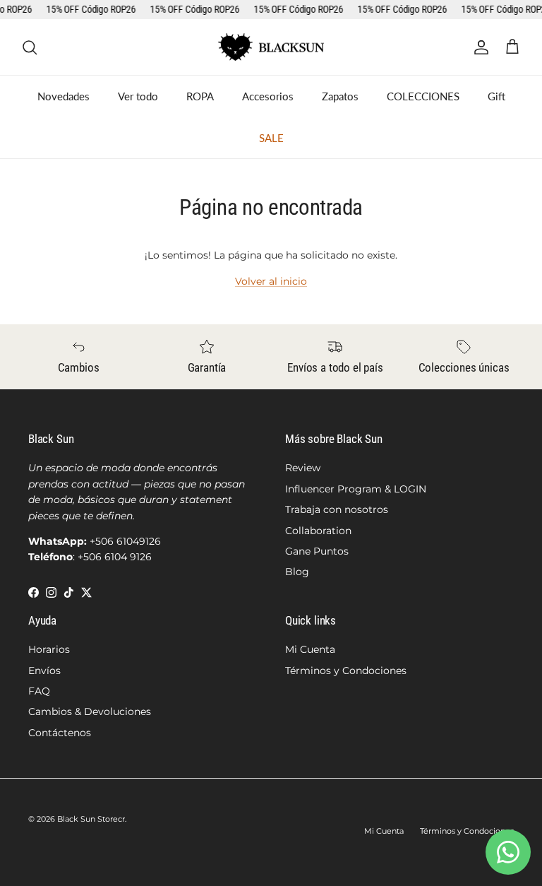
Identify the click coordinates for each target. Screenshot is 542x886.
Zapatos (340, 96)
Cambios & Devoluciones (89, 711)
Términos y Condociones (345, 670)
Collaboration (318, 530)
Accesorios (268, 96)
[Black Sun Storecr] (271, 47)
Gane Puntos (317, 551)
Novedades (63, 96)
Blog (297, 571)
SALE (271, 137)
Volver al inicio (271, 281)
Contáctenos (59, 732)
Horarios (49, 649)
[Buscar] (29, 47)
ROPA (200, 96)
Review (302, 467)
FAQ (39, 691)
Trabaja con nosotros (336, 509)
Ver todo (138, 96)
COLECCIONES (423, 96)
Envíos (44, 670)
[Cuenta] (478, 47)
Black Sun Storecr (91, 819)
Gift (496, 96)
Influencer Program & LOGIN (355, 489)
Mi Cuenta (310, 649)
